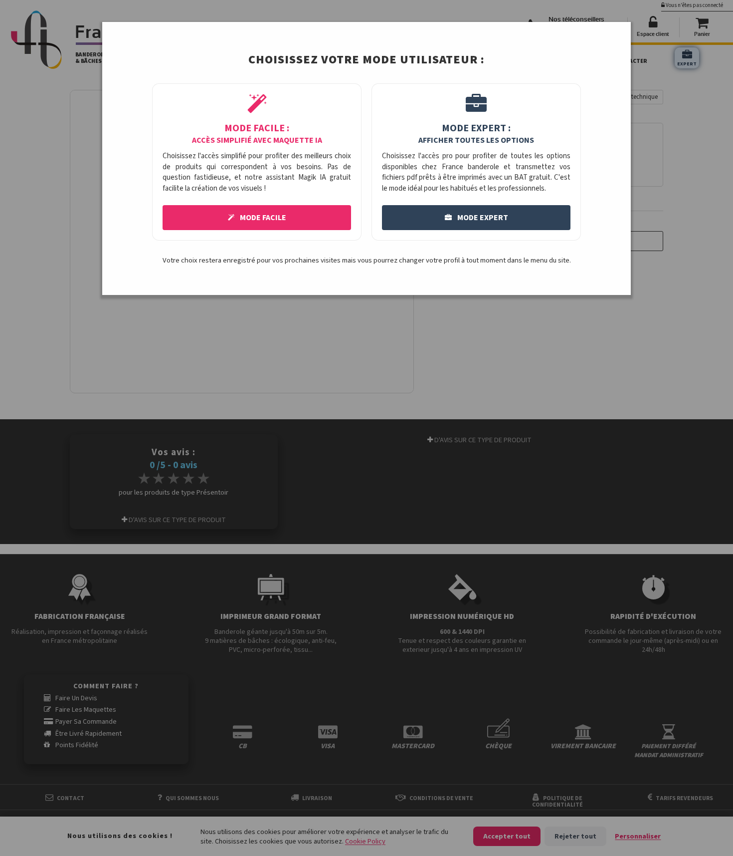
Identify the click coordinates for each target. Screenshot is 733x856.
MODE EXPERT (482, 217)
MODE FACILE (262, 217)
